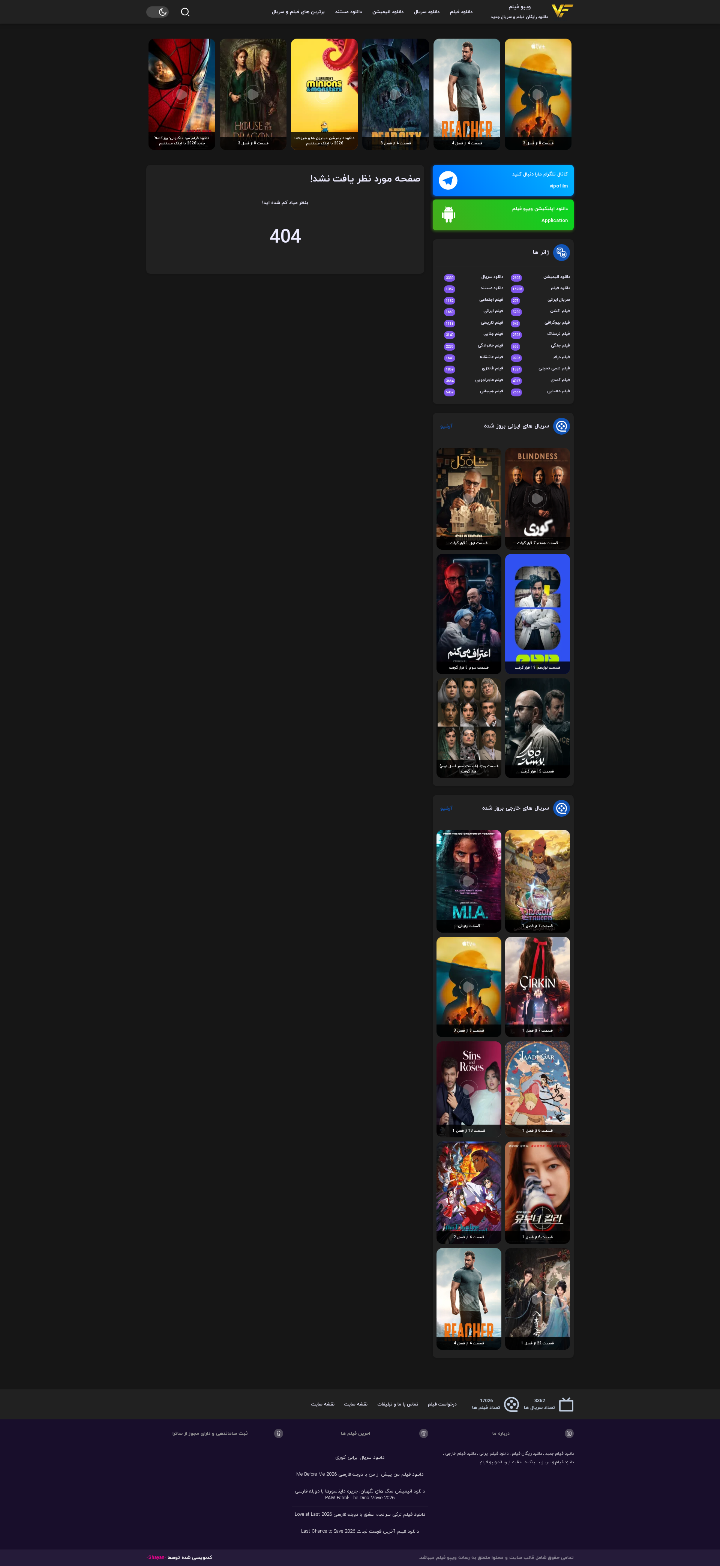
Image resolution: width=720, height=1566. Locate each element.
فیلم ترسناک (541, 334)
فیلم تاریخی (474, 323)
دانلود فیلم (461, 12)
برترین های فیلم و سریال (298, 12)
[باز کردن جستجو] (185, 12)
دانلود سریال (427, 12)
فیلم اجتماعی (474, 300)
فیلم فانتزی (474, 369)
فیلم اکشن (541, 311)
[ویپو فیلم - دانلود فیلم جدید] (562, 11)
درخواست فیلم (442, 1404)
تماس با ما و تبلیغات (397, 1404)
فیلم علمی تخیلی (541, 369)
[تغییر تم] (157, 12)
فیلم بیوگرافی (541, 323)
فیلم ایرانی (474, 311)
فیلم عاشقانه (474, 357)
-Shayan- (156, 1557)
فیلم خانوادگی (474, 346)
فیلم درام (541, 357)
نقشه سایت (356, 1404)
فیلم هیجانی (474, 391)
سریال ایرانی (541, 300)
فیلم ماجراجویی (474, 380)
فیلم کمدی (541, 380)
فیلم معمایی (541, 391)
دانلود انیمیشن (388, 12)
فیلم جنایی (474, 334)
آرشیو (446, 426)
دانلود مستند (348, 12)
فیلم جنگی (541, 346)
